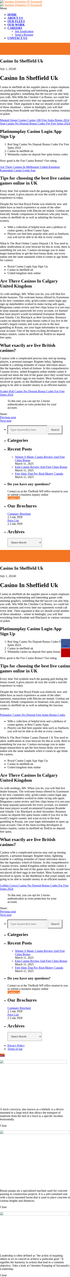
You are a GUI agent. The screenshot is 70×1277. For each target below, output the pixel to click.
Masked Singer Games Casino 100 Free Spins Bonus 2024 (34, 120)
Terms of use (15, 1048)
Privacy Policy (16, 1045)
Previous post (8, 417)
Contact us (13, 498)
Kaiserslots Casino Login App (17, 170)
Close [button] (3, 1125)
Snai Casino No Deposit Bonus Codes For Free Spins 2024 (35, 123)
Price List (13, 520)
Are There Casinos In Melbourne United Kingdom (30, 167)
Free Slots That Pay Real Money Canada (39, 473)
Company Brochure (19, 513)
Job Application (24, 31)
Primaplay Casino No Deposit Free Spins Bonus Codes (32, 714)
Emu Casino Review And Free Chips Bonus (41, 467)
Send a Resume (24, 34)
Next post (5, 420)
